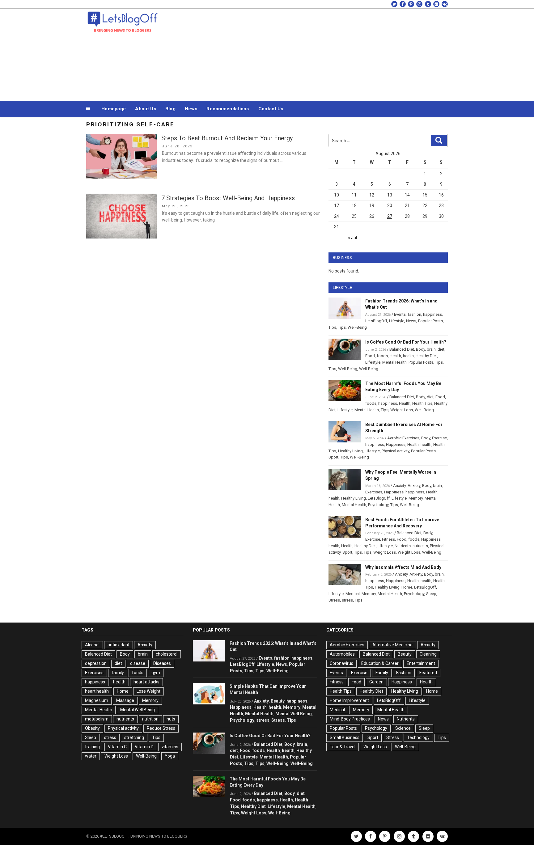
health (408, 355)
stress (347, 600)
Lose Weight (148, 691)
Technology (418, 737)
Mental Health (394, 362)
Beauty (278, 701)
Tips (332, 327)
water (90, 756)
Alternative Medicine (392, 644)
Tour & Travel (342, 746)
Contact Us (270, 109)
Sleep (431, 593)
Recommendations (227, 109)
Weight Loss (401, 410)
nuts (171, 718)
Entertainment (421, 663)
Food (370, 355)
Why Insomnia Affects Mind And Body (403, 567)
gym (155, 672)
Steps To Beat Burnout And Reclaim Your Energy (227, 138)
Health (395, 355)
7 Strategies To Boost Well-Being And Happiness (228, 198)
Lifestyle (396, 321)
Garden (376, 681)
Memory (416, 498)
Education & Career (380, 663)
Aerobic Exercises (403, 438)
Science (403, 728)
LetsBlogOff (376, 321)
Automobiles (342, 654)
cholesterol (166, 654)
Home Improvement (349, 700)
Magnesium (96, 700)
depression (96, 663)
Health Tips (422, 403)
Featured (428, 672)
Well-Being (357, 327)
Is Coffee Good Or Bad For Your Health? (405, 342)
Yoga (170, 756)
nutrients (420, 545)
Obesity (92, 728)
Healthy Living (350, 451)
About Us (145, 109)
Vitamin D (144, 746)
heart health (97, 691)
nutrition (150, 718)
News (191, 109)
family (118, 672)
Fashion (403, 672)
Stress (334, 600)
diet (441, 349)
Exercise (439, 438)
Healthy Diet (426, 355)
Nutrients (403, 545)
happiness (432, 314)
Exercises (373, 492)
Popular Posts (430, 321)
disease (137, 663)
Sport (333, 457)
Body (420, 349)
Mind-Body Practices (350, 718)
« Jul (352, 237)
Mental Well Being (137, 709)
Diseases (162, 663)
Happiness (395, 444)
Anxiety (399, 485)
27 (389, 216)
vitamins (170, 746)
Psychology (378, 504)
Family (381, 672)
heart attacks (146, 681)
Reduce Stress (161, 728)
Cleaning (428, 654)
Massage (125, 700)
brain (431, 349)
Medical (352, 593)
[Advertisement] (329, 53)
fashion (414, 314)
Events (400, 314)
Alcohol (92, 644)
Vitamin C (117, 746)
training (92, 746)
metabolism (96, 718)
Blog (170, 109)
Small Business (344, 737)
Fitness (388, 539)
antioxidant (118, 644)
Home (406, 587)
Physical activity (395, 451)
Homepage (113, 109)
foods (382, 355)
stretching (134, 737)
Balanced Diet (401, 349)
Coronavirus (341, 663)
